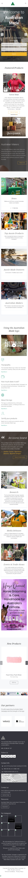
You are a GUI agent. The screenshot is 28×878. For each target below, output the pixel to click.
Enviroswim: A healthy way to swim (14, 274)
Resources (5, 808)
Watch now (22, 164)
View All (14, 684)
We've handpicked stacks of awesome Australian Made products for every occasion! (14, 239)
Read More (4, 373)
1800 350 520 (7, 770)
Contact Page (5, 796)
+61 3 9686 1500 (15, 770)
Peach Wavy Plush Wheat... (14, 676)
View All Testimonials (20, 458)
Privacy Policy (19, 873)
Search (14, 54)
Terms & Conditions (10, 873)
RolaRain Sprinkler (14, 95)
